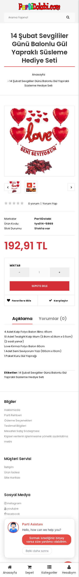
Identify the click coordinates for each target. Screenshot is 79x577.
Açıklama (22, 318)
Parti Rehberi (13, 415)
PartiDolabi (42, 219)
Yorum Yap (50, 204)
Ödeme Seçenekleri (18, 420)
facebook (13, 514)
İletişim (9, 467)
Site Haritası (12, 478)
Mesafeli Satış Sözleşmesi (21, 431)
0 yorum (33, 204)
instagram (14, 503)
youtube (13, 509)
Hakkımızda (12, 410)
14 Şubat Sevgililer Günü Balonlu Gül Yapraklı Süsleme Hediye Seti (39, 83)
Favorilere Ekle (21, 300)
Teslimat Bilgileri (15, 426)
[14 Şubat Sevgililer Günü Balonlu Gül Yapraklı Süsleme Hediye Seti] (39, 141)
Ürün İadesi (12, 472)
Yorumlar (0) (53, 318)
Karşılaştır (61, 300)
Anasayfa (38, 75)
